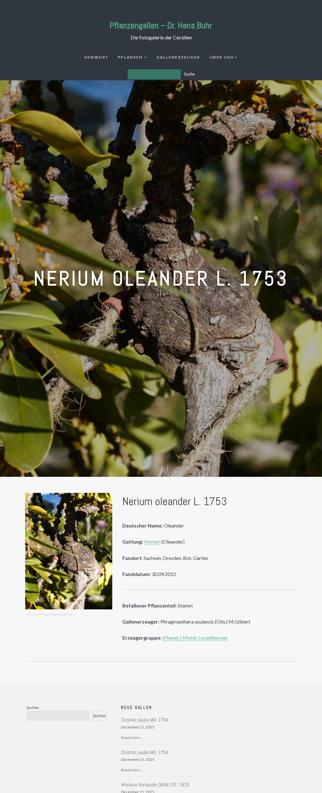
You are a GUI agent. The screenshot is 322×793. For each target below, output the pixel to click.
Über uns (222, 57)
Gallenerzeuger (178, 57)
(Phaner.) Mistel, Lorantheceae (195, 638)
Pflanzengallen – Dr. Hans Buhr (161, 25)
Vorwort (96, 57)
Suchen (32, 707)
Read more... (131, 737)
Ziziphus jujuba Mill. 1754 (144, 719)
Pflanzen (130, 57)
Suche (189, 74)
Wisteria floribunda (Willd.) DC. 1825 (155, 784)
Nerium (152, 542)
